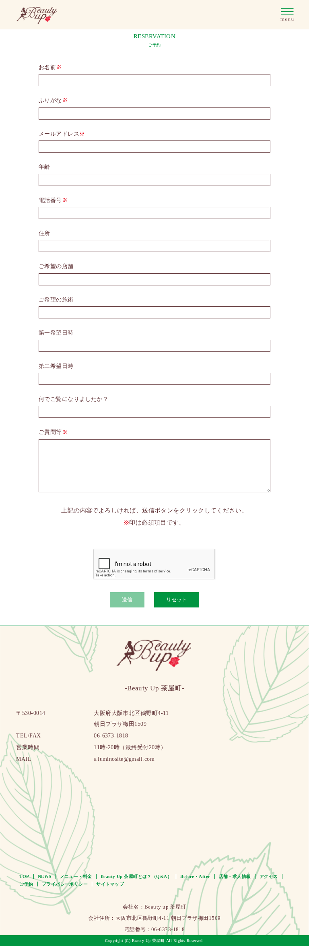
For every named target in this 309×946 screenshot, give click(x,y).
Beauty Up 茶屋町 (148, 940)
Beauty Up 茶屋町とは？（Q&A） (136, 876)
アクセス (269, 876)
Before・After (195, 876)
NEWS (45, 876)
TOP (24, 876)
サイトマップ (110, 884)
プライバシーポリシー (65, 884)
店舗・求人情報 (235, 876)
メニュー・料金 (76, 876)
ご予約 (26, 884)
